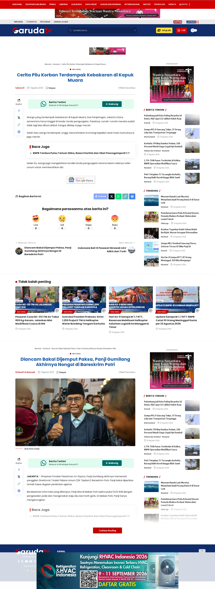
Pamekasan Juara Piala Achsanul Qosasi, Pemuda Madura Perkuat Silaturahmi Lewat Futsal (180, 216)
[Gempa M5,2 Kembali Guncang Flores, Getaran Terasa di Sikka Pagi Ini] (151, 247)
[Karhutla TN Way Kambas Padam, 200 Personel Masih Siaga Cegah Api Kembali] (192, 147)
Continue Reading (107, 530)
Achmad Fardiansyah (25, 372)
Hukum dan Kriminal (152, 150)
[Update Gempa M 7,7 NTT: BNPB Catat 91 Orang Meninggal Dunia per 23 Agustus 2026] (178, 299)
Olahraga (164, 223)
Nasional (56, 64)
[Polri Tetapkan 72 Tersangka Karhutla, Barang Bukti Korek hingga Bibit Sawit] (192, 178)
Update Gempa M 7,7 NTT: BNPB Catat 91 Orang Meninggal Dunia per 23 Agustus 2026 (176, 320)
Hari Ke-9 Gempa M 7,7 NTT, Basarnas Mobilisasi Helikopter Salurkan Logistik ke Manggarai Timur (129, 322)
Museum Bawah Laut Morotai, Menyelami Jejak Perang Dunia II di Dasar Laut (180, 199)
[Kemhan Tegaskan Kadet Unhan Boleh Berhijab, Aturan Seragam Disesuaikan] (151, 233)
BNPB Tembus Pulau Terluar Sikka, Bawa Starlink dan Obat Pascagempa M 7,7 (81, 153)
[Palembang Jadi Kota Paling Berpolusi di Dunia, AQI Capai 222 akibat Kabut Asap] (192, 119)
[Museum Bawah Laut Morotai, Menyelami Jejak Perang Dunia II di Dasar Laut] (151, 200)
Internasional (149, 137)
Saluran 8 (19, 87)
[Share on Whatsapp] (118, 196)
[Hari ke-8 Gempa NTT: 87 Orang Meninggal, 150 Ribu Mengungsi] (151, 261)
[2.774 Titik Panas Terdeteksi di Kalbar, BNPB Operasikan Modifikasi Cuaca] (192, 164)
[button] (164, 30)
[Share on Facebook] (18, 110)
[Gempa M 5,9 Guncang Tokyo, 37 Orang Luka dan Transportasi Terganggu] (192, 133)
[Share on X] (18, 117)
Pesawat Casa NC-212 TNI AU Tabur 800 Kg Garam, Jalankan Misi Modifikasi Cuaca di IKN (37, 320)
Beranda (48, 64)
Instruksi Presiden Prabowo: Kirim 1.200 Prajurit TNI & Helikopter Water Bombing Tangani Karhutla (83, 320)
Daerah (147, 123)
